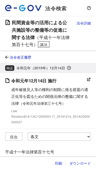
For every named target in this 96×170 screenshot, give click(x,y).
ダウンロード (80, 163)
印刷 (58, 163)
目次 (14, 136)
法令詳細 (84, 22)
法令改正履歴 (20, 57)
